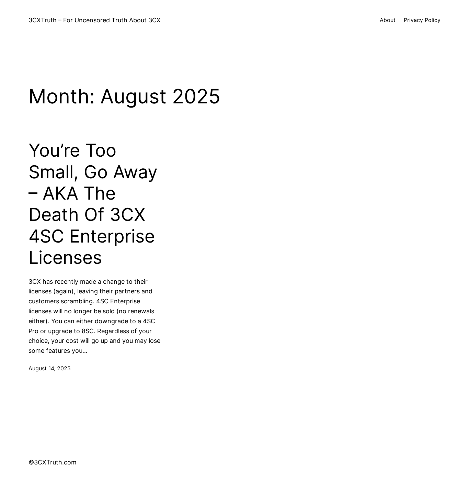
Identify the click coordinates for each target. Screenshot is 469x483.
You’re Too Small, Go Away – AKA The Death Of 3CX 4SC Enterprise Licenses (93, 204)
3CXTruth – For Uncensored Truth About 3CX (94, 20)
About (388, 19)
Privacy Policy (422, 19)
